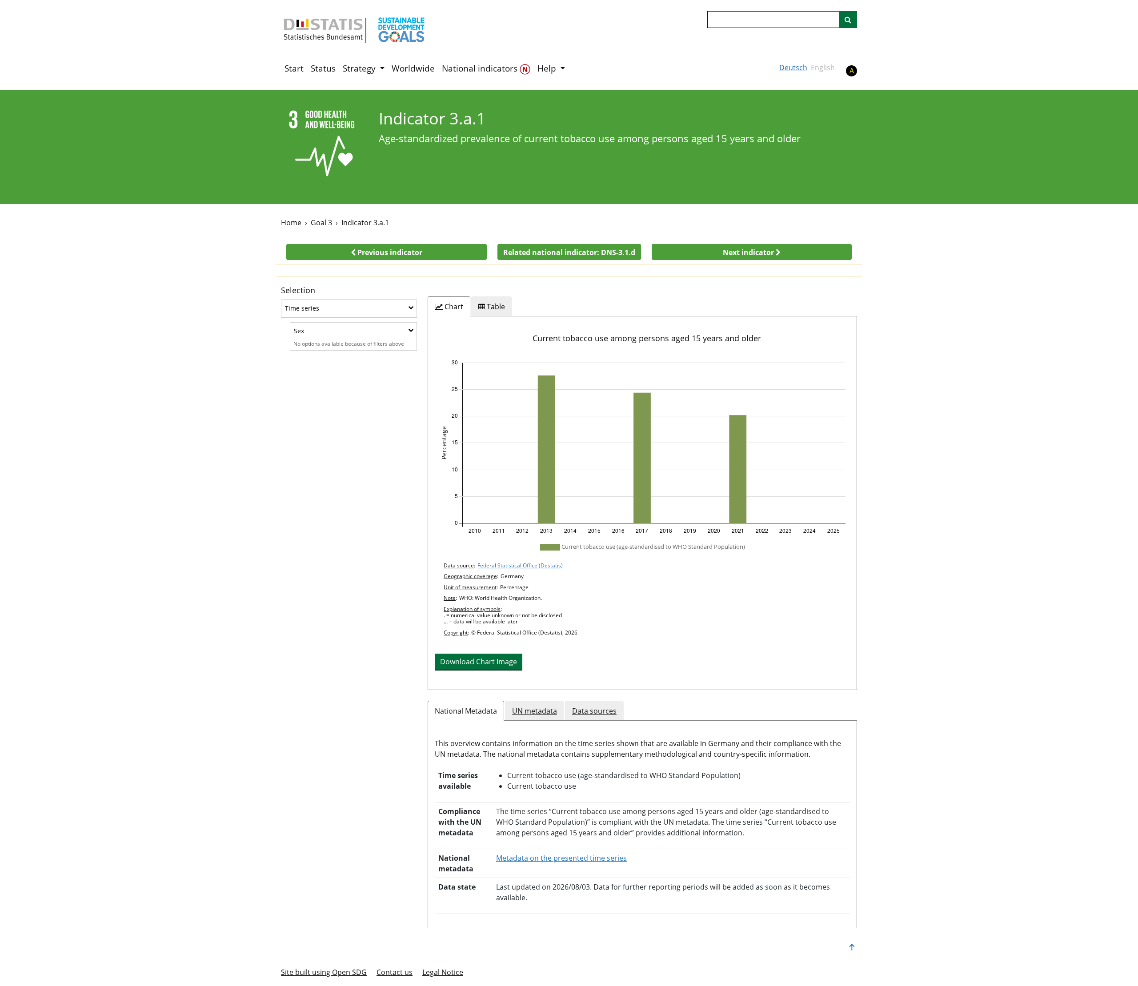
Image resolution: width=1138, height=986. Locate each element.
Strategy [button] (360, 68)
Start (294, 68)
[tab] (449, 306)
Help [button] (547, 68)
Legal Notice (442, 972)
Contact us (395, 972)
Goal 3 (321, 223)
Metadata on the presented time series (561, 858)
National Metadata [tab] (466, 711)
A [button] (851, 71)
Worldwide (413, 68)
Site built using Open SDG (324, 972)
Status (323, 68)
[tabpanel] (642, 503)
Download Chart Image (478, 662)
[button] (386, 252)
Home (291, 223)
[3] (324, 146)
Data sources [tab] (594, 711)
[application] (642, 447)
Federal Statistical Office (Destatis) (520, 565)
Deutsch (793, 67)
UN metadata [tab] (534, 711)
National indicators (481, 68)
